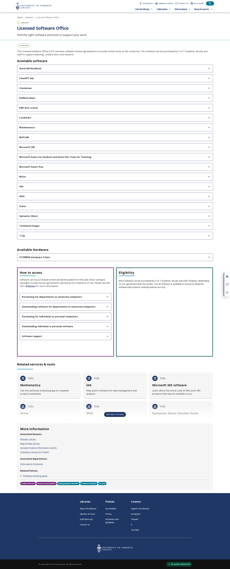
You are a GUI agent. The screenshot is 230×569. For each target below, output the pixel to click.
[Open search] (210, 3)
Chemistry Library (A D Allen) (34, 452)
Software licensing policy (35, 475)
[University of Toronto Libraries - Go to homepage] (115, 551)
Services (29, 17)
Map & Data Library (30, 443)
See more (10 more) (115, 414)
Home (20, 17)
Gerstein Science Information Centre (38, 447)
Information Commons (31, 464)
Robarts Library (28, 439)
